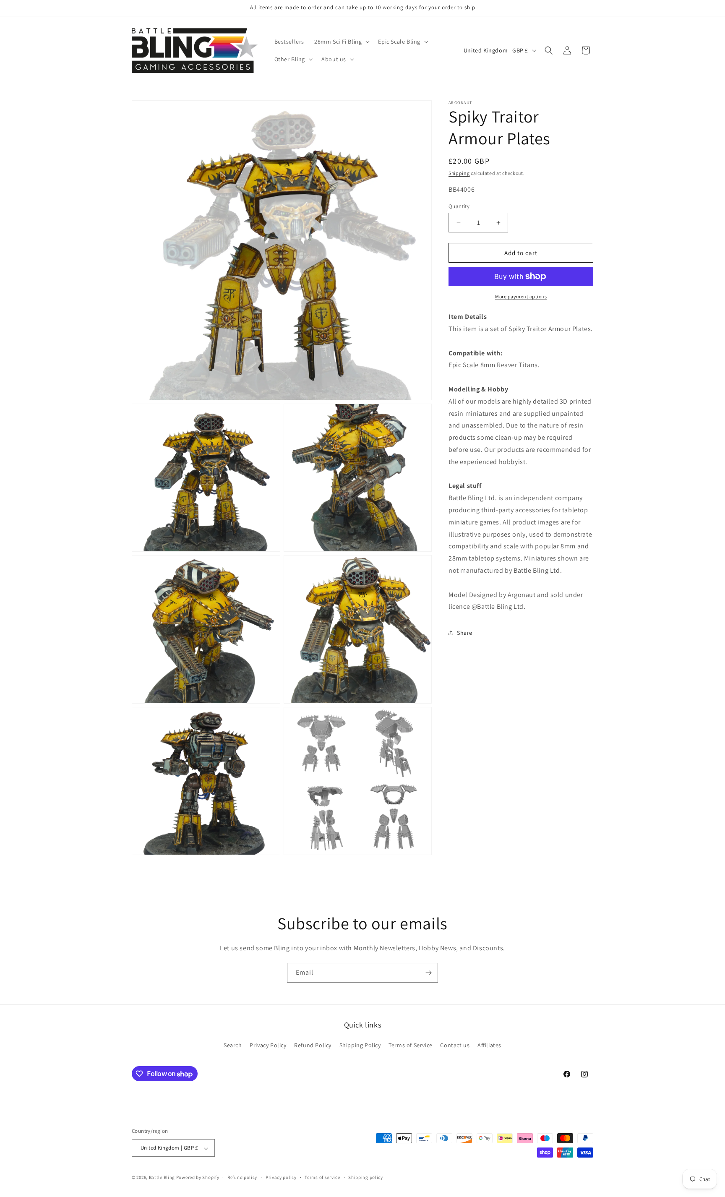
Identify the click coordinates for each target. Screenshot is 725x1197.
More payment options (521, 296)
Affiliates (489, 1045)
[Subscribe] (428, 973)
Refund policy (242, 1178)
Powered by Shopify (197, 1178)
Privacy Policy (268, 1045)
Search (233, 1045)
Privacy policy (281, 1178)
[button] (341, 41)
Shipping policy (365, 1178)
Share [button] (464, 632)
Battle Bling (162, 1178)
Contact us (454, 1045)
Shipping (459, 173)
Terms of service (322, 1178)
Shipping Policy (360, 1045)
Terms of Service (411, 1045)
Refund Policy (312, 1045)
